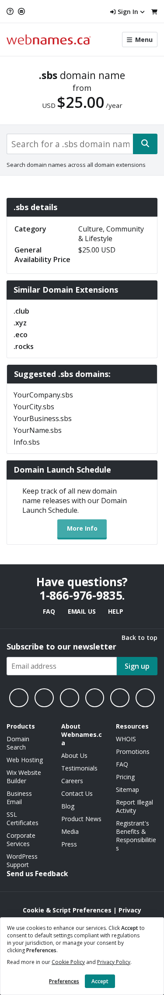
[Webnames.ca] (49, 40)
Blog (67, 806)
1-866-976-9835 (80, 595)
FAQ (49, 611)
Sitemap (127, 789)
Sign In (128, 11)
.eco (21, 334)
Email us (82, 611)
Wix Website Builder (24, 776)
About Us (74, 755)
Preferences (64, 981)
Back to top (139, 637)
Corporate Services (21, 839)
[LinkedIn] (69, 698)
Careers (72, 781)
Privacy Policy (113, 962)
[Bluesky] (95, 698)
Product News (81, 819)
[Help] (11, 11)
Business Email (19, 797)
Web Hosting (25, 760)
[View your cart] (154, 11)
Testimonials (79, 768)
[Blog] (119, 698)
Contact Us (77, 793)
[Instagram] (44, 698)
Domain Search (18, 743)
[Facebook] (18, 698)
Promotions (133, 751)
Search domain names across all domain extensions (76, 165)
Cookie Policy (68, 962)
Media (70, 831)
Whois (126, 739)
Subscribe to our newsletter (61, 646)
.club (21, 311)
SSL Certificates (22, 818)
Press (69, 844)
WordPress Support (22, 860)
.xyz (20, 323)
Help (115, 611)
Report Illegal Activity (134, 806)
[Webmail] (21, 11)
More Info (82, 528)
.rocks (24, 346)
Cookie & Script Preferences (67, 910)
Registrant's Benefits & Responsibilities (136, 835)
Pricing (125, 777)
